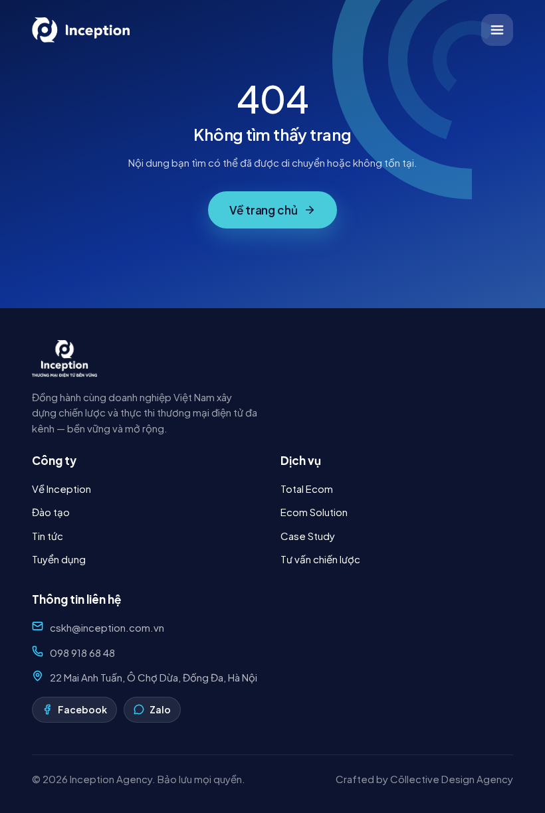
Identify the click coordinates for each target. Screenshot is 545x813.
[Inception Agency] (82, 30)
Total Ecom (306, 488)
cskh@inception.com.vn (107, 627)
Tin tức (47, 535)
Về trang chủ (263, 210)
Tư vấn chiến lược (320, 559)
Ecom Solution (314, 511)
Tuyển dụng (59, 559)
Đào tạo (51, 511)
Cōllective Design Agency (451, 778)
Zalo (160, 709)
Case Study (307, 535)
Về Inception (61, 488)
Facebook (82, 709)
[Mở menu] (497, 30)
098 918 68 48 (82, 652)
